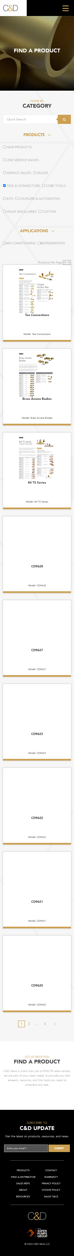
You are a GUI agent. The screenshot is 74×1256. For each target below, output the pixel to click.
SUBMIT (59, 1148)
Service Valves (18, 173)
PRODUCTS (34, 135)
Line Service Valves (22, 160)
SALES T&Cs (51, 1196)
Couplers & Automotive (39, 198)
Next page (52, 1023)
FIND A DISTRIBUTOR (23, 1177)
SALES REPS (23, 1183)
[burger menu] (65, 8)
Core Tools (55, 186)
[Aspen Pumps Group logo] (37, 1230)
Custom (48, 211)
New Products (19, 147)
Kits (9, 198)
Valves (42, 173)
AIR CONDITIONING (21, 243)
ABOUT (23, 1190)
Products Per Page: (50, 262)
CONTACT (51, 1170)
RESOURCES (23, 1196)
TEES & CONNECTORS (23, 186)
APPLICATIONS (34, 231)
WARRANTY (51, 1177)
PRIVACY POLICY (51, 1183)
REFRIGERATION (52, 243)
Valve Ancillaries (21, 211)
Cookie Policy (51, 1190)
